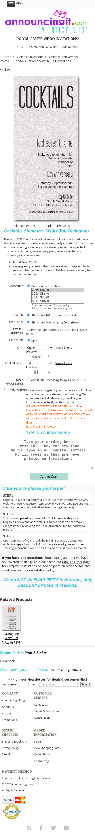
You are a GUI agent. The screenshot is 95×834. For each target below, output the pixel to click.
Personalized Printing (45, 286)
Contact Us (41, 704)
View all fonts (63, 347)
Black (34, 341)
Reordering (41, 761)
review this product (65, 669)
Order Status (42, 754)
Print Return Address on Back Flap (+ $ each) (56, 332)
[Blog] (28, 828)
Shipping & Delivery (14, 741)
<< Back (5, 69)
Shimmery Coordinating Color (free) (54, 322)
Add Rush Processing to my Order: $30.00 (58, 380)
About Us (8, 707)
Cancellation (42, 718)
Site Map (7, 754)
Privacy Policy (10, 748)
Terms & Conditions (46, 711)
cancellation (37, 570)
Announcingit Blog (13, 700)
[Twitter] (54, 828)
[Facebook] (41, 828)
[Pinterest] (66, 828)
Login (37, 741)
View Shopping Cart (46, 748)
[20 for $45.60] (58, 290)
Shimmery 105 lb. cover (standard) (53, 315)
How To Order (72, 562)
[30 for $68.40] (58, 294)
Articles (6, 713)
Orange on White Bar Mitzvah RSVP (11, 638)
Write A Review (36, 652)
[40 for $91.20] (58, 298)
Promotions (9, 720)
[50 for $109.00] (58, 301)
